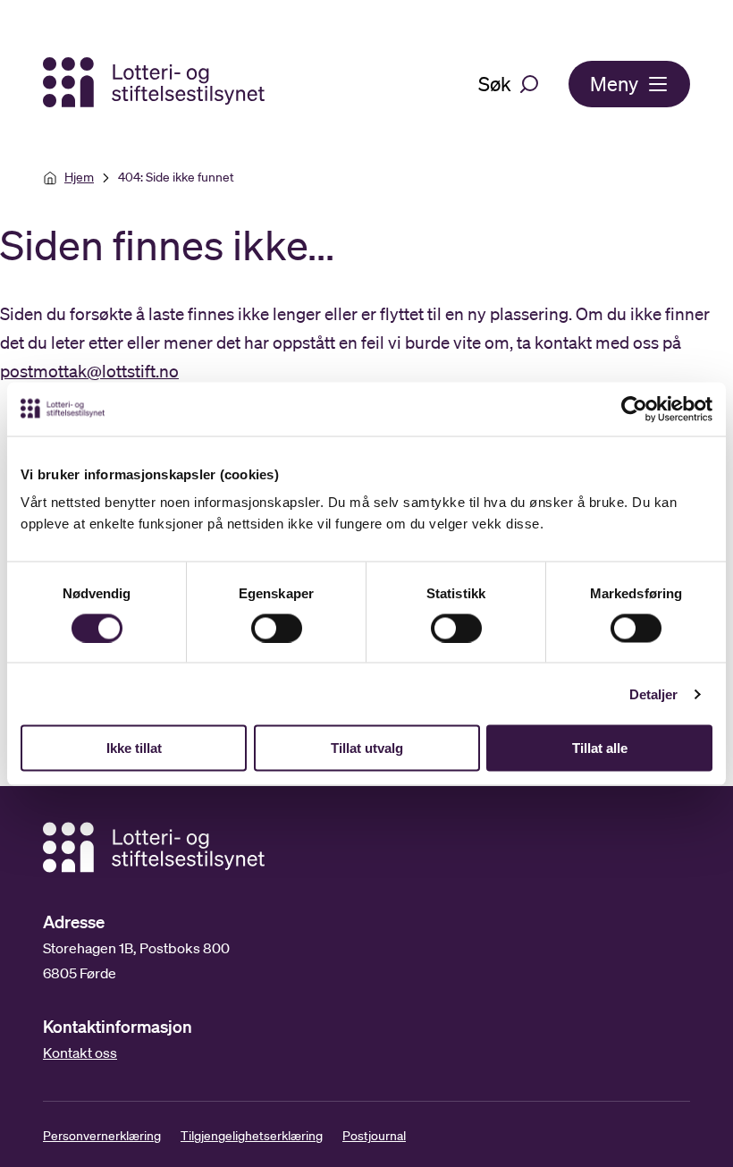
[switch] (276, 627)
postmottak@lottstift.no (89, 371)
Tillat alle (600, 748)
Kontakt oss (80, 1052)
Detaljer (653, 693)
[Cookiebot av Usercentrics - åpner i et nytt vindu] (648, 408)
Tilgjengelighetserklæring (252, 1136)
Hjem (79, 177)
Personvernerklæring (102, 1136)
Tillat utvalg (367, 748)
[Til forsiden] (155, 83)
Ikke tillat (134, 748)
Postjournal (374, 1136)
